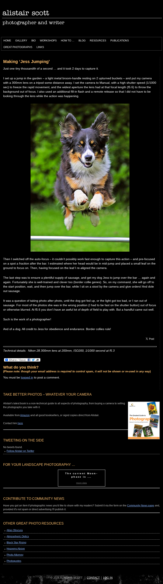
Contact (93, 577)
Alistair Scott (49, 19)
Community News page (140, 505)
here (20, 423)
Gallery (21, 40)
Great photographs (17, 47)
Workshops (47, 41)
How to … (66, 41)
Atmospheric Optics (18, 536)
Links (40, 47)
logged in (27, 377)
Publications (118, 41)
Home (7, 40)
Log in (107, 577)
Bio (33, 40)
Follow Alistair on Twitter (20, 451)
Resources (97, 41)
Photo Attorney (15, 554)
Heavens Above (16, 548)
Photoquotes (14, 560)
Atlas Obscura (15, 530)
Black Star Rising (16, 542)
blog (82, 40)
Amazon (25, 415)
